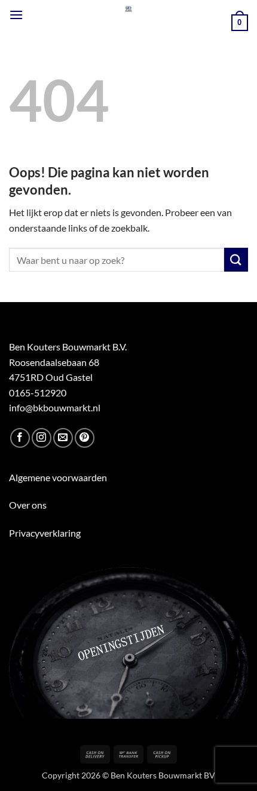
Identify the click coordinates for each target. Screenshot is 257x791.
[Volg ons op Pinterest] (84, 438)
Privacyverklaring (45, 532)
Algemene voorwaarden (58, 477)
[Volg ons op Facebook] (20, 438)
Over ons (28, 504)
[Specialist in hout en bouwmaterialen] (128, 9)
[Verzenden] (236, 259)
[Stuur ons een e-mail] (63, 438)
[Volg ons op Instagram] (41, 438)
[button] (16, 14)
